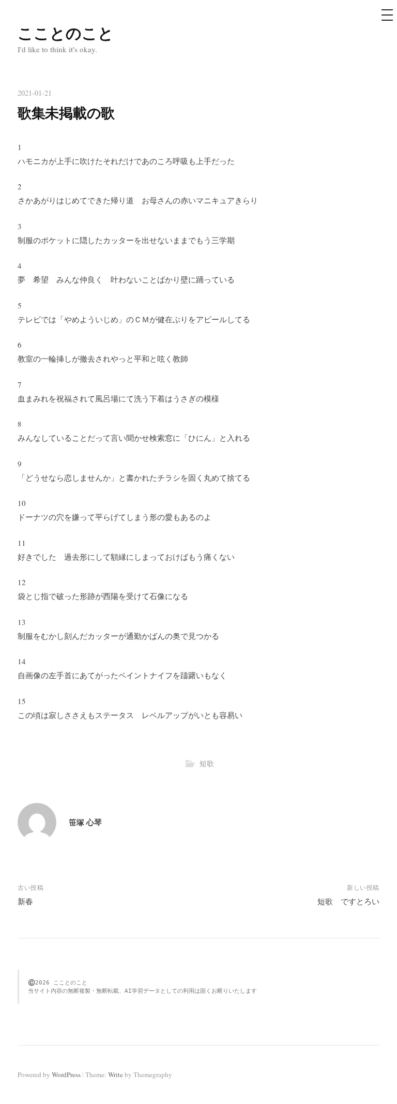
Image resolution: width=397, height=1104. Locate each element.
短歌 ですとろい (348, 901)
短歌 (207, 763)
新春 (25, 901)
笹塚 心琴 (85, 822)
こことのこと (66, 32)
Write (115, 1074)
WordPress (66, 1074)
